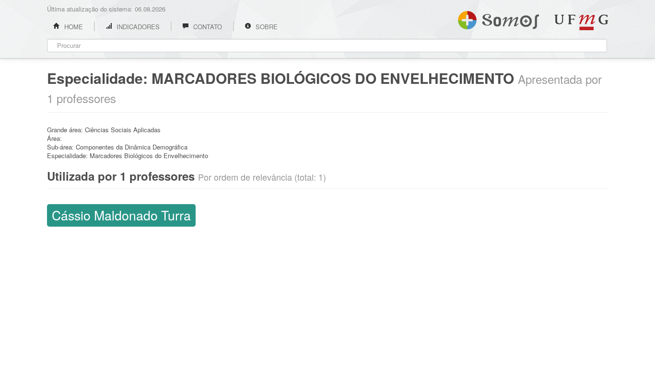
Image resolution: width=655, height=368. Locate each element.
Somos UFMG (498, 18)
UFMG (581, 22)
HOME (72, 26)
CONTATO (206, 26)
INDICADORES (137, 26)
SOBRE (266, 26)
